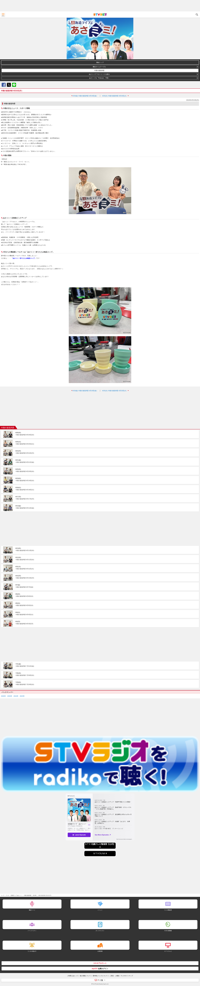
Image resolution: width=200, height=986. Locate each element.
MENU (3, 14)
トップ (2, 895)
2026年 (3, 696)
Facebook (4, 85)
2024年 (16, 696)
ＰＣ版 (100, 980)
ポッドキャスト (100, 930)
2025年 (9, 696)
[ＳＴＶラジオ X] (100, 855)
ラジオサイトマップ (127, 976)
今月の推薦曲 (168, 930)
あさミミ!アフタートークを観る (99, 74)
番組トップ (100, 62)
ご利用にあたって (72, 976)
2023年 (22, 696)
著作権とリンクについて (100, 976)
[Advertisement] (100, 5)
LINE (14, 85)
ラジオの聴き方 (32, 951)
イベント (100, 910)
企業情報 (100, 951)
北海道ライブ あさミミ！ (16, 895)
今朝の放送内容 (99, 70)
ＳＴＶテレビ (168, 951)
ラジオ (7, 895)
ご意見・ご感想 (114, 976)
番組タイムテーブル (99, 67)
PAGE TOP (196, 972)
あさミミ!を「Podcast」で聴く (99, 78)
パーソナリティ (32, 930)
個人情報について (85, 976)
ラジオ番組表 (168, 910)
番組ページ (32, 910)
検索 (197, 14)
